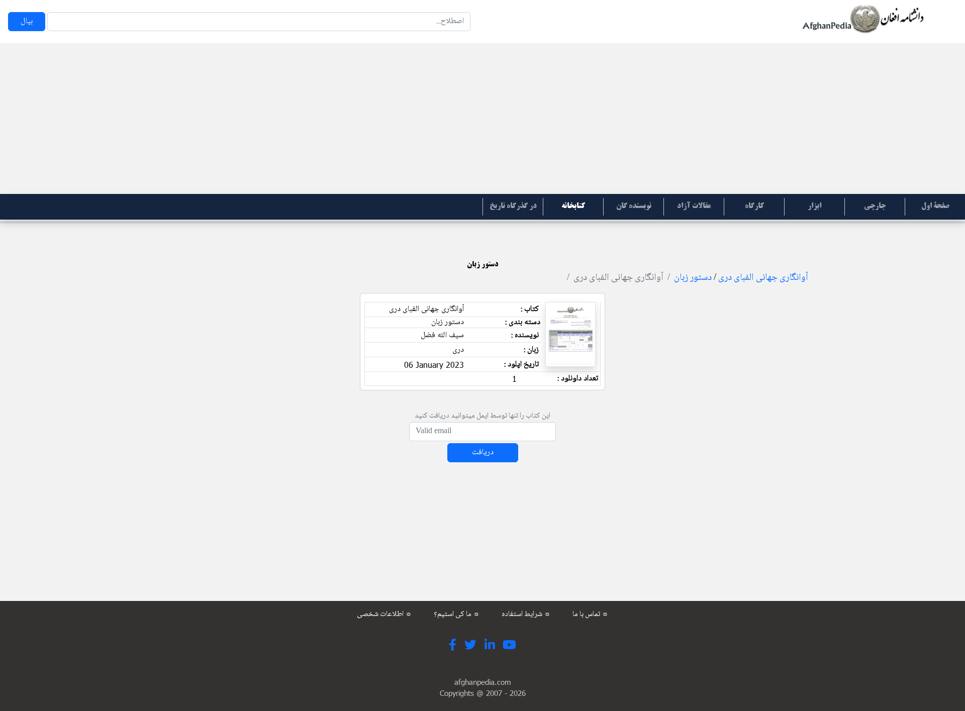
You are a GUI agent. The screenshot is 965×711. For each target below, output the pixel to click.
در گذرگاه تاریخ (513, 206)
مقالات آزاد (694, 206)
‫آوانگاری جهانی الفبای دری (763, 278)
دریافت (483, 452)
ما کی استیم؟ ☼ (457, 614)
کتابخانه (573, 206)
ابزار (814, 206)
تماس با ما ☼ (590, 614)
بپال (27, 21)
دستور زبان (693, 278)
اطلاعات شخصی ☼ (384, 614)
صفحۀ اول (935, 206)
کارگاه (754, 206)
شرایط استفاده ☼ (526, 614)
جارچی (875, 206)
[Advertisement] (482, 118)
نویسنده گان (633, 206)
